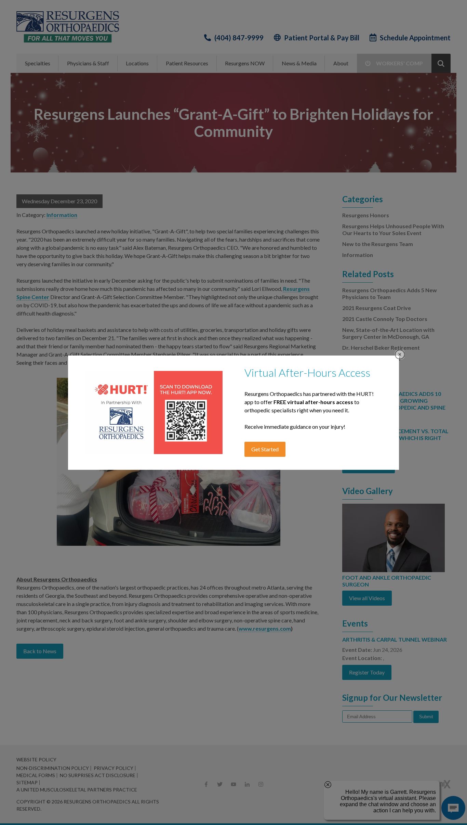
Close (399, 354)
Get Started (265, 449)
